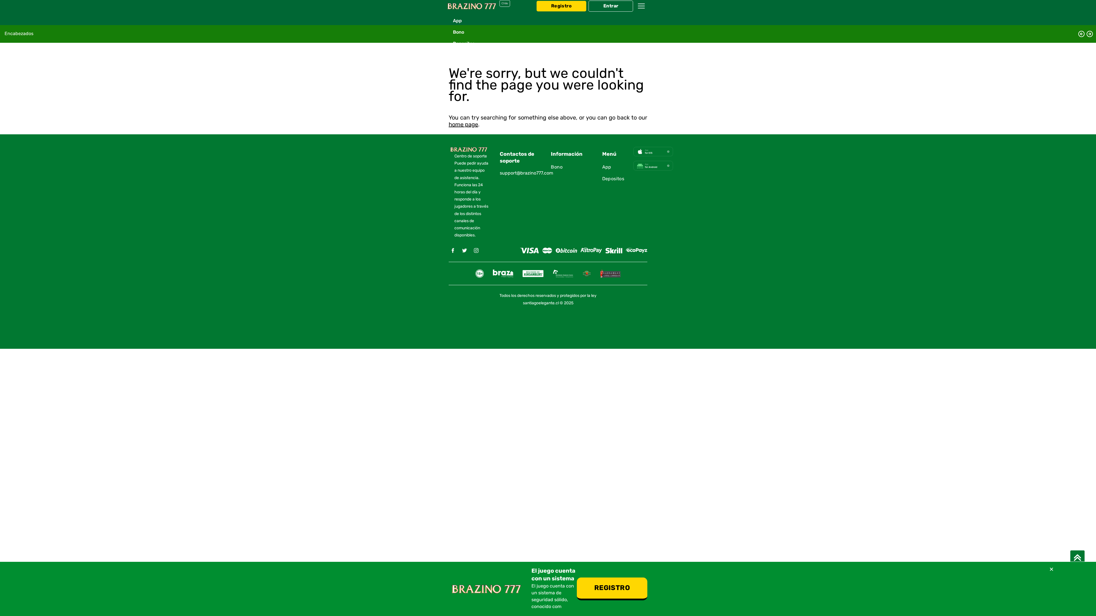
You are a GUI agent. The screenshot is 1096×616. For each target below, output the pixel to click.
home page (463, 124)
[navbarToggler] (641, 11)
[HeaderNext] (1089, 34)
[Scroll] (1077, 557)
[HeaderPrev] (1081, 34)
